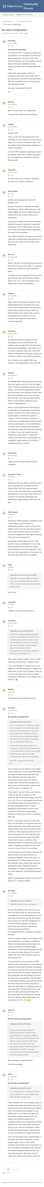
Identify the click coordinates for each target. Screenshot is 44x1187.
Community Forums (22, 6)
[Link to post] (12, 46)
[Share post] (9, 46)
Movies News (8, 14)
